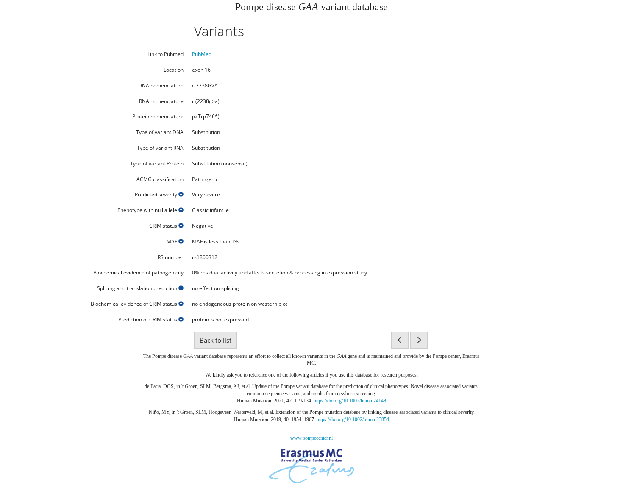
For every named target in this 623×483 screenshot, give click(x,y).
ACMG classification (160, 179)
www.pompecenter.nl (311, 438)
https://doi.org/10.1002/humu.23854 (353, 419)
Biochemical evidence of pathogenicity (138, 272)
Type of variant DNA (160, 132)
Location (174, 70)
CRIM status (163, 226)
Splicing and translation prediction (137, 288)
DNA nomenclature (161, 85)
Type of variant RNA (160, 148)
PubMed (201, 54)
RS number (171, 257)
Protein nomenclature (158, 116)
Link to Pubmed (165, 54)
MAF (172, 241)
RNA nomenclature (161, 101)
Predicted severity (156, 194)
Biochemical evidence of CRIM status (134, 304)
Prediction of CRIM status (148, 319)
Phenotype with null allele (147, 210)
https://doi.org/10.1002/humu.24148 (350, 401)
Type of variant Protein (157, 163)
